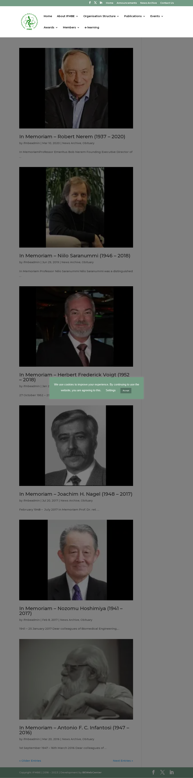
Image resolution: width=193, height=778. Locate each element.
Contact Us (167, 3)
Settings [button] (111, 390)
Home (109, 3)
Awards (49, 27)
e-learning (92, 27)
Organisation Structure (99, 16)
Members (69, 27)
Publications (133, 16)
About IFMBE (66, 16)
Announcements (127, 3)
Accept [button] (126, 390)
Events (155, 16)
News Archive (148, 3)
